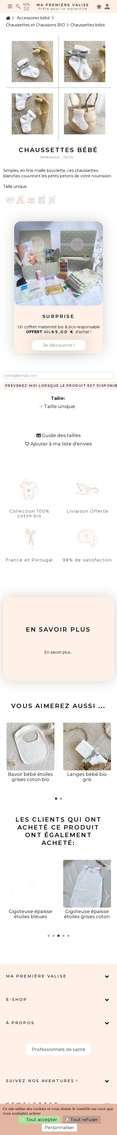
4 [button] (63, 936)
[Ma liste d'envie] (99, 6)
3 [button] (58, 936)
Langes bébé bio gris (87, 776)
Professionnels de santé (58, 1049)
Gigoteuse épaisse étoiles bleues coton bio (30, 916)
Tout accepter (41, 1119)
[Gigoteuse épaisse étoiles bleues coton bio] (30, 883)
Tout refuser (83, 1119)
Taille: (58, 398)
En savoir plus (58, 629)
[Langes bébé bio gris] (87, 746)
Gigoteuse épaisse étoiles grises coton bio (87, 916)
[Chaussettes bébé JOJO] (32, 61)
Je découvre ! (59, 345)
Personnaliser (59, 1127)
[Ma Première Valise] (62, 6)
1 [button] (56, 799)
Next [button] (106, 759)
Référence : (52, 157)
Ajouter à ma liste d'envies (61, 443)
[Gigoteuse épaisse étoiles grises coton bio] (87, 883)
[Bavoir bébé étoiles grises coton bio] (30, 746)
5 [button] (68, 936)
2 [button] (61, 799)
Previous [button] (11, 759)
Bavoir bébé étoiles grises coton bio (30, 776)
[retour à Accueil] (7, 18)
